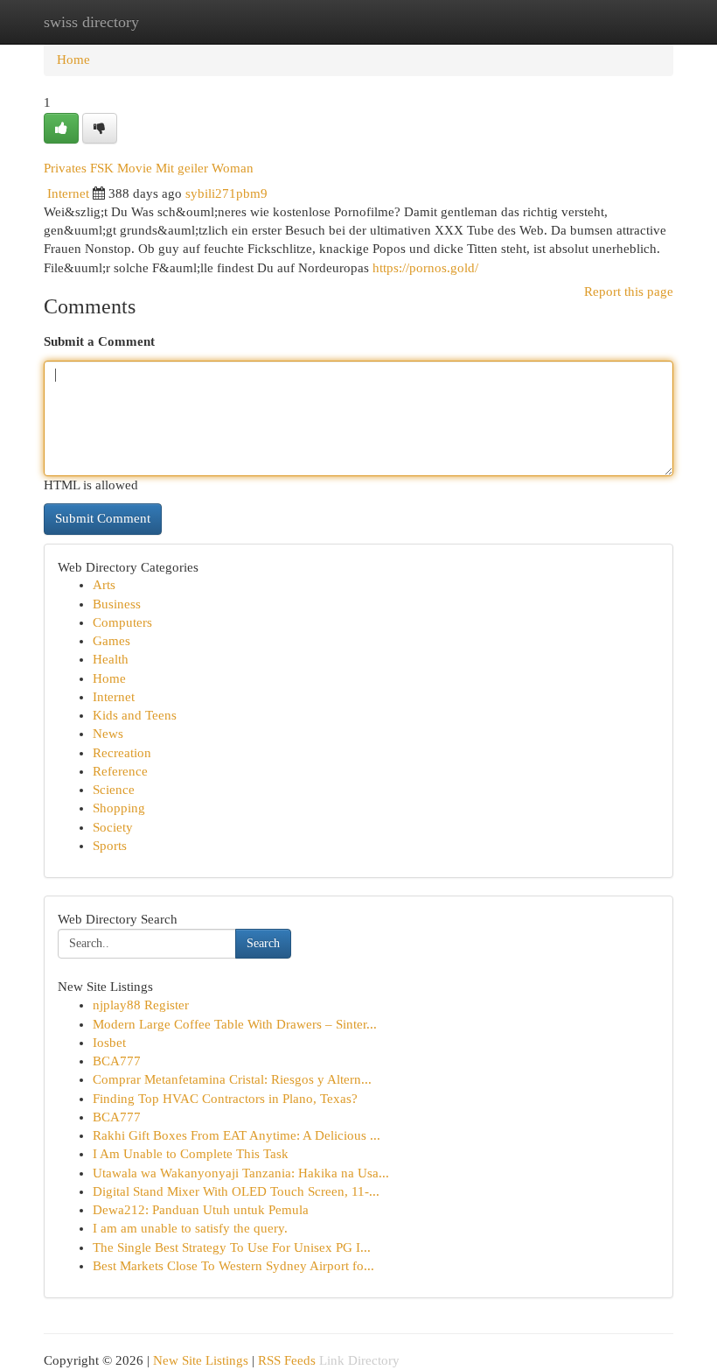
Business (117, 604)
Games (111, 641)
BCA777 (117, 1061)
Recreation (122, 753)
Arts (104, 585)
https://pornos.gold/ (425, 268)
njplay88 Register (141, 1005)
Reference (120, 771)
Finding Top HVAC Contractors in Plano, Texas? (225, 1099)
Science (114, 790)
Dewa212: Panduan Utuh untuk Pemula (201, 1210)
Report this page (628, 292)
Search (263, 943)
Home (73, 60)
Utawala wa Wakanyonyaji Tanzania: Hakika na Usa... (241, 1173)
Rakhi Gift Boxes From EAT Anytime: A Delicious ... (236, 1135)
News (108, 734)
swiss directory (91, 22)
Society (113, 827)
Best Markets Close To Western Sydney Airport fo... (233, 1266)
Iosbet (109, 1043)
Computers (122, 622)
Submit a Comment (99, 341)
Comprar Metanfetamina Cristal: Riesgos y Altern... (232, 1079)
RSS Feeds (287, 1360)
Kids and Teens (135, 715)
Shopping (119, 808)
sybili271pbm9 (226, 193)
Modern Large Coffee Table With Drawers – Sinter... (235, 1024)
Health (111, 659)
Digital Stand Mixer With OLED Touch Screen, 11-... (236, 1191)
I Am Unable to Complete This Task (191, 1154)
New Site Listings (200, 1360)
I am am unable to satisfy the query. (190, 1228)
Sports (110, 846)
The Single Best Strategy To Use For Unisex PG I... (232, 1247)
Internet (68, 193)
